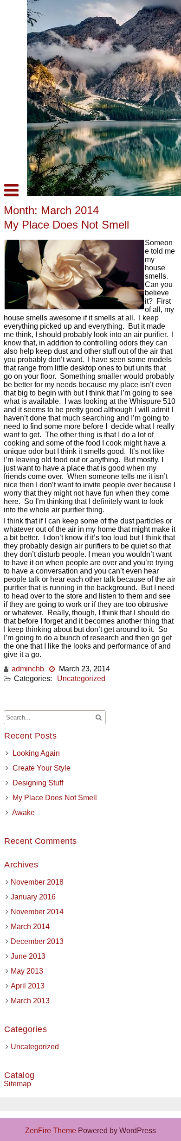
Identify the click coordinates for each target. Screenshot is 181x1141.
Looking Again (36, 753)
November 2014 (37, 912)
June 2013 (28, 956)
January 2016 (33, 897)
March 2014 (30, 927)
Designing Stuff (38, 783)
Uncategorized (81, 678)
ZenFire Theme (51, 1131)
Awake (23, 812)
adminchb (28, 669)
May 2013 (27, 971)
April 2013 (28, 986)
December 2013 (37, 941)
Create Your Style (42, 768)
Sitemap (17, 1084)
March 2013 (30, 1001)
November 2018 (37, 882)
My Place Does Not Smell (66, 224)
